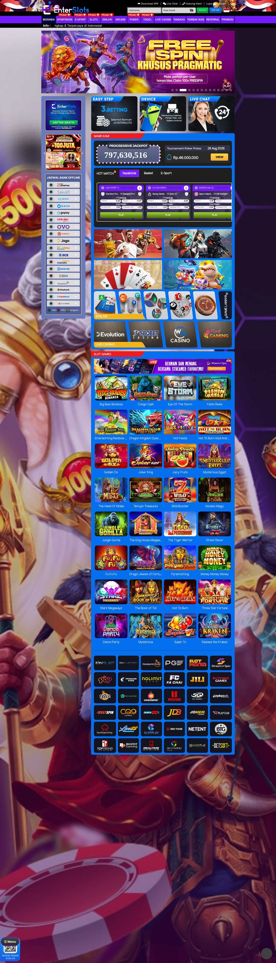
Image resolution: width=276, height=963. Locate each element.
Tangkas (179, 19)
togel (147, 19)
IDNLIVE (107, 19)
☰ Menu (10, 941)
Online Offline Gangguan (65, 310)
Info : (47, 25)
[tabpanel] (165, 202)
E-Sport (80, 19)
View (219, 154)
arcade (120, 19)
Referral (212, 19)
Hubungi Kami (193, 3)
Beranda (49, 19)
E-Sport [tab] (166, 173)
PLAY (121, 215)
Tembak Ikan (195, 19)
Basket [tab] (148, 173)
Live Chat (172, 3)
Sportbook (64, 19)
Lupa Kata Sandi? (216, 3)
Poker (134, 19)
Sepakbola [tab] (129, 173)
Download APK (149, 3)
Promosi (227, 19)
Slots (94, 19)
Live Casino (163, 19)
